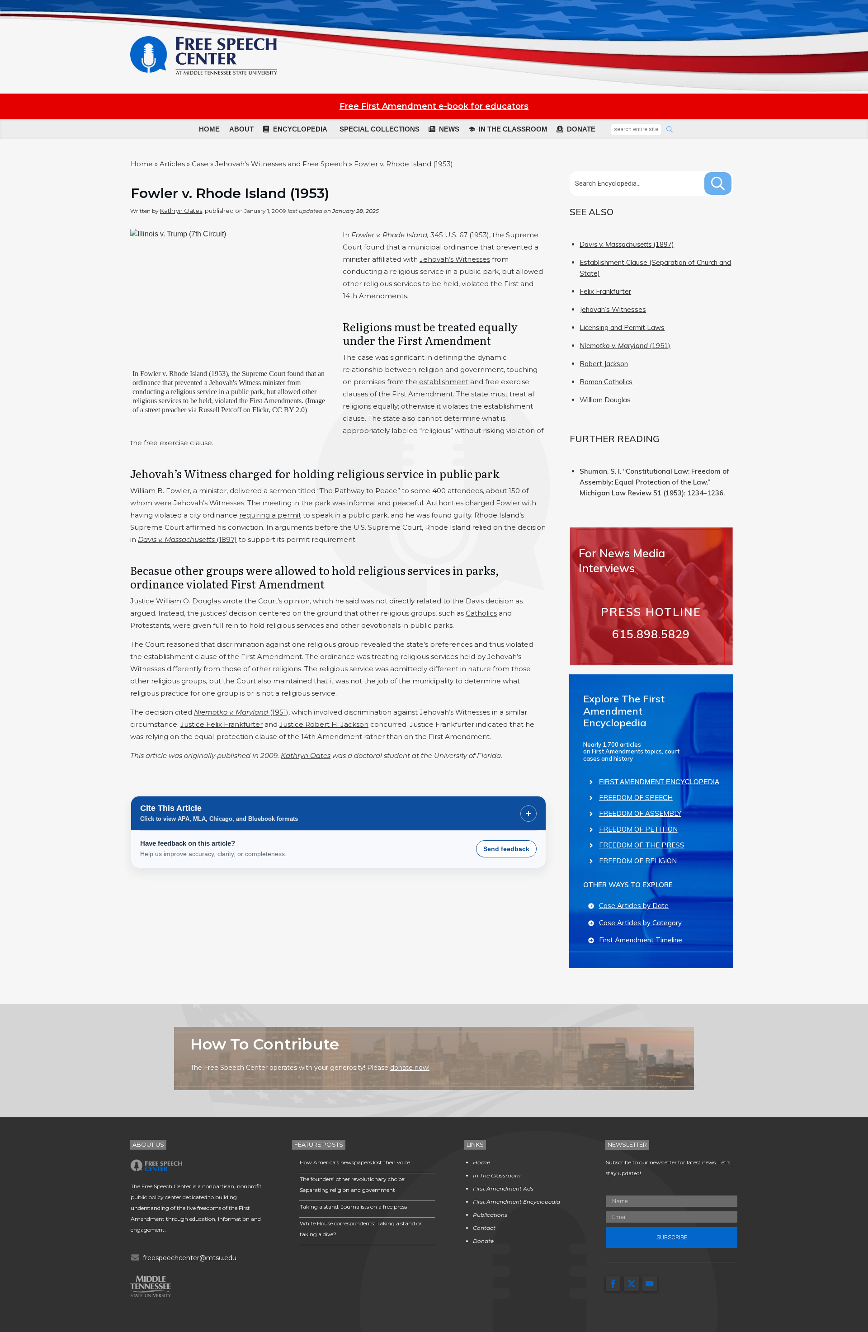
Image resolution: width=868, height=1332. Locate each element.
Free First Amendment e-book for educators (434, 106)
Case (200, 164)
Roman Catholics (606, 381)
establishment (443, 381)
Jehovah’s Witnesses (455, 259)
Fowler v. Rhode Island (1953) (230, 193)
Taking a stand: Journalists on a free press (353, 1206)
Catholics (481, 613)
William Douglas (605, 399)
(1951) (241, 712)
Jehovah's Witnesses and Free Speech (281, 164)
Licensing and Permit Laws (622, 327)
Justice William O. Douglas (175, 601)
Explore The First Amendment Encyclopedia (624, 710)
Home (142, 164)
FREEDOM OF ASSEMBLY (640, 813)
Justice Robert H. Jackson (323, 724)
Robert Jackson (604, 363)
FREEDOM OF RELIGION (638, 861)
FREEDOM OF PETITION (638, 829)
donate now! (409, 1068)
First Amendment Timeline (640, 940)
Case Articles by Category (640, 922)
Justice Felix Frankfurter (221, 724)
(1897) (187, 539)
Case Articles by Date (634, 905)
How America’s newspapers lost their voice (355, 1162)
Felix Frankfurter (605, 291)
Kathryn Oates (181, 210)
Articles (172, 164)
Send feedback (506, 848)
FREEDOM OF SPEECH (636, 797)
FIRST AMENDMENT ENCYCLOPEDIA (659, 782)
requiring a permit (270, 515)
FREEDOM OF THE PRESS (641, 845)
